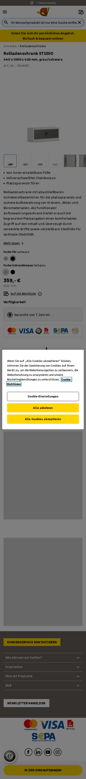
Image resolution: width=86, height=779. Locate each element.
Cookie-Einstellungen (43, 396)
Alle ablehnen (43, 408)
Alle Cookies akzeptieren (43, 419)
